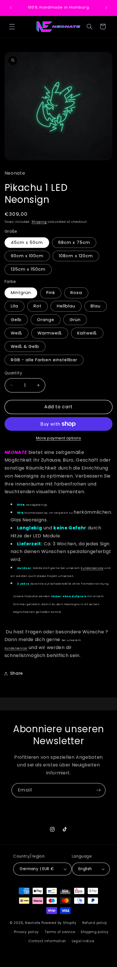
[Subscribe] (98, 790)
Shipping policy (95, 932)
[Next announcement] (106, 7)
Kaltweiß (87, 333)
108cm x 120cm (76, 256)
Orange (45, 320)
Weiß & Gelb (25, 346)
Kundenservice (92, 568)
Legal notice (83, 941)
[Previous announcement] (11, 7)
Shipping (39, 222)
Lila (14, 306)
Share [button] (16, 673)
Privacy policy (26, 932)
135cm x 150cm (28, 269)
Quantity (13, 373)
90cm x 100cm (27, 256)
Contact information (47, 941)
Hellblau (66, 306)
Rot (37, 306)
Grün (75, 320)
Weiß (16, 333)
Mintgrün (21, 292)
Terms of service (60, 932)
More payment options (58, 438)
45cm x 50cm (27, 242)
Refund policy (95, 923)
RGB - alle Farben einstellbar (44, 360)
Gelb (16, 320)
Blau (96, 306)
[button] (11, 26)
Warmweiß (49, 333)
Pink (50, 292)
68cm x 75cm (74, 242)
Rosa (76, 292)
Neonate (32, 923)
